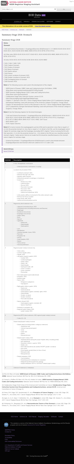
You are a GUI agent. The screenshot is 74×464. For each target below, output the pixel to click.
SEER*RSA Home (10, 430)
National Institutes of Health (13, 447)
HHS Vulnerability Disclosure (13, 441)
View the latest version (42, 26)
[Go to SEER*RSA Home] (20, 3)
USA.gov (7, 451)
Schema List (18, 21)
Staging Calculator (38, 21)
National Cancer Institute (12, 449)
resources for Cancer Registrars (36, 425)
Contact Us (8, 432)
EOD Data (37, 15)
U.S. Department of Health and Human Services (18, 445)
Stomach (21, 30)
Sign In (71, 1)
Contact (58, 21)
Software (50, 21)
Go (64, 9)
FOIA (6, 439)
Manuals (26, 21)
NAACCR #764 (9, 151)
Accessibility (8, 437)
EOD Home (5, 30)
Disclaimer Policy (10, 435)
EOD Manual (32, 417)
